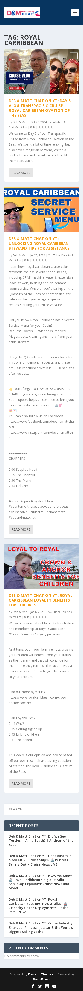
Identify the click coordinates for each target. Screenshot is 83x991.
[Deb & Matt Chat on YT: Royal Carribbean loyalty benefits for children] (41, 566)
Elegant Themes (40, 974)
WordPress (41, 979)
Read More (21, 172)
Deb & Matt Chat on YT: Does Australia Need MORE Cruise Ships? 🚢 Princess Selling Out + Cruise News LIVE (40, 860)
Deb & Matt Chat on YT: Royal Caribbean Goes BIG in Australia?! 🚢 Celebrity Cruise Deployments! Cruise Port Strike (38, 905)
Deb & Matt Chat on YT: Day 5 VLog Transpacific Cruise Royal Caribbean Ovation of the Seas (40, 108)
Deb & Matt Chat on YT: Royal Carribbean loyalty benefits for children (40, 600)
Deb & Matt (20, 122)
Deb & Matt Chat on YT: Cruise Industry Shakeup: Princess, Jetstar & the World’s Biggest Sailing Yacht (41, 927)
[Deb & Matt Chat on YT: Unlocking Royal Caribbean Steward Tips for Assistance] (41, 209)
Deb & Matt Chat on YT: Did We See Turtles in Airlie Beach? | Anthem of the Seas (41, 840)
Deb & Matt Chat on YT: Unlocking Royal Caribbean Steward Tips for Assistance (39, 243)
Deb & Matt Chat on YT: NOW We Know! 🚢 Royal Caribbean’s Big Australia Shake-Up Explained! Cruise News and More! (41, 881)
